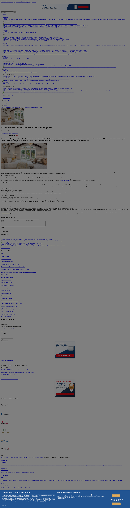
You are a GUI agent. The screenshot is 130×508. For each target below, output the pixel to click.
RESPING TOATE (116, 503)
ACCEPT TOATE (116, 495)
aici (34, 501)
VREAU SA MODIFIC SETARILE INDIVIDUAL (116, 500)
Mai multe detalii (35, 496)
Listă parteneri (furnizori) (61, 498)
